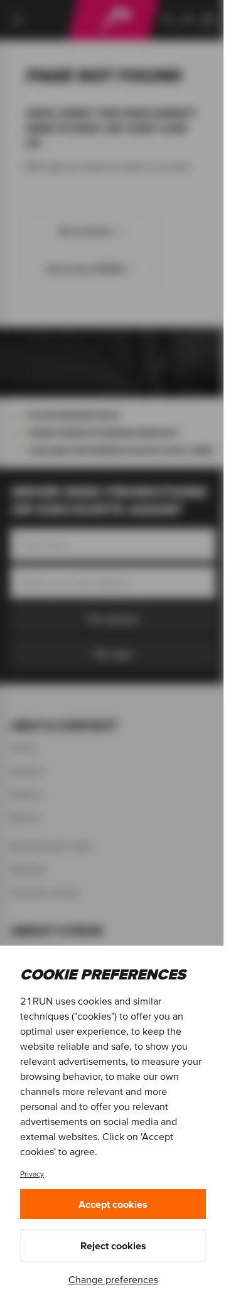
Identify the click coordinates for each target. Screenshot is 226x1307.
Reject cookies (113, 1245)
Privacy (32, 1174)
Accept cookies (113, 1204)
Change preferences (113, 1279)
